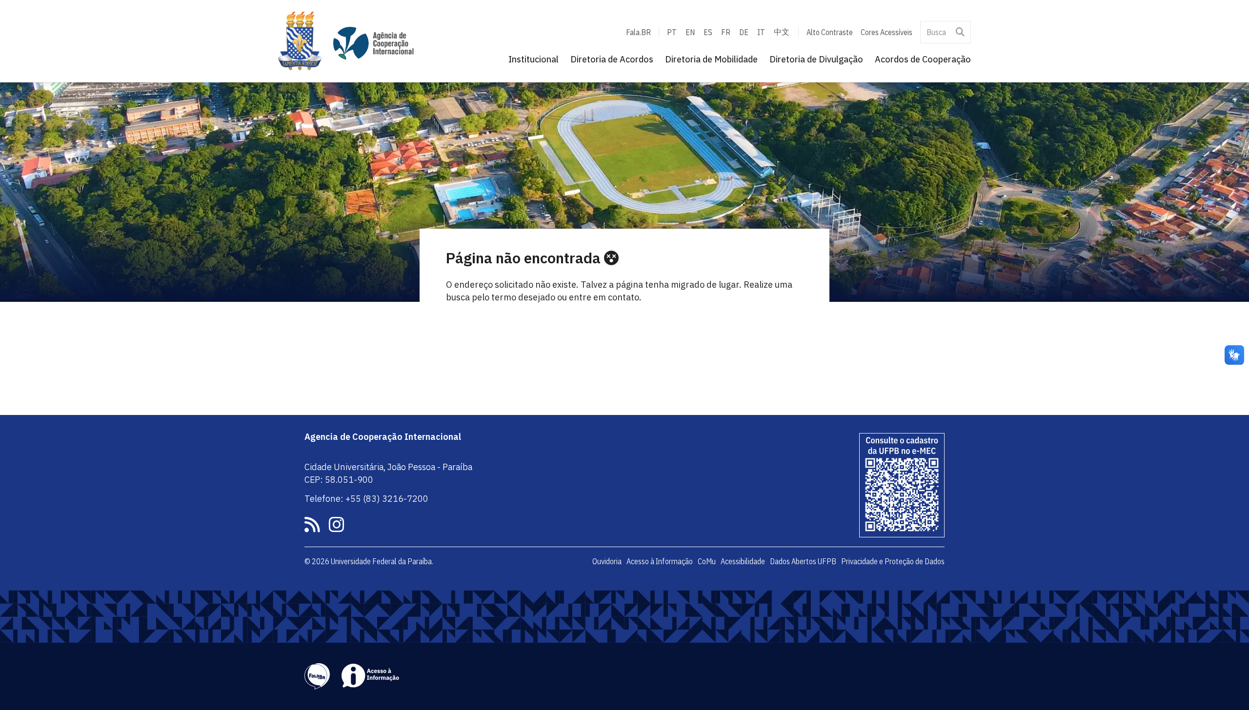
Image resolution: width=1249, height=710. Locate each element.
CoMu (707, 561)
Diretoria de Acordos (611, 59)
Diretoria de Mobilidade (711, 59)
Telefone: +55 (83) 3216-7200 (366, 498)
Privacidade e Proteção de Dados (893, 561)
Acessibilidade (743, 561)
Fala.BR (638, 32)
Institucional (533, 59)
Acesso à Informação (659, 561)
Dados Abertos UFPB (803, 561)
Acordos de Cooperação (923, 59)
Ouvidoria (607, 561)
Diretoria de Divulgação (816, 59)
